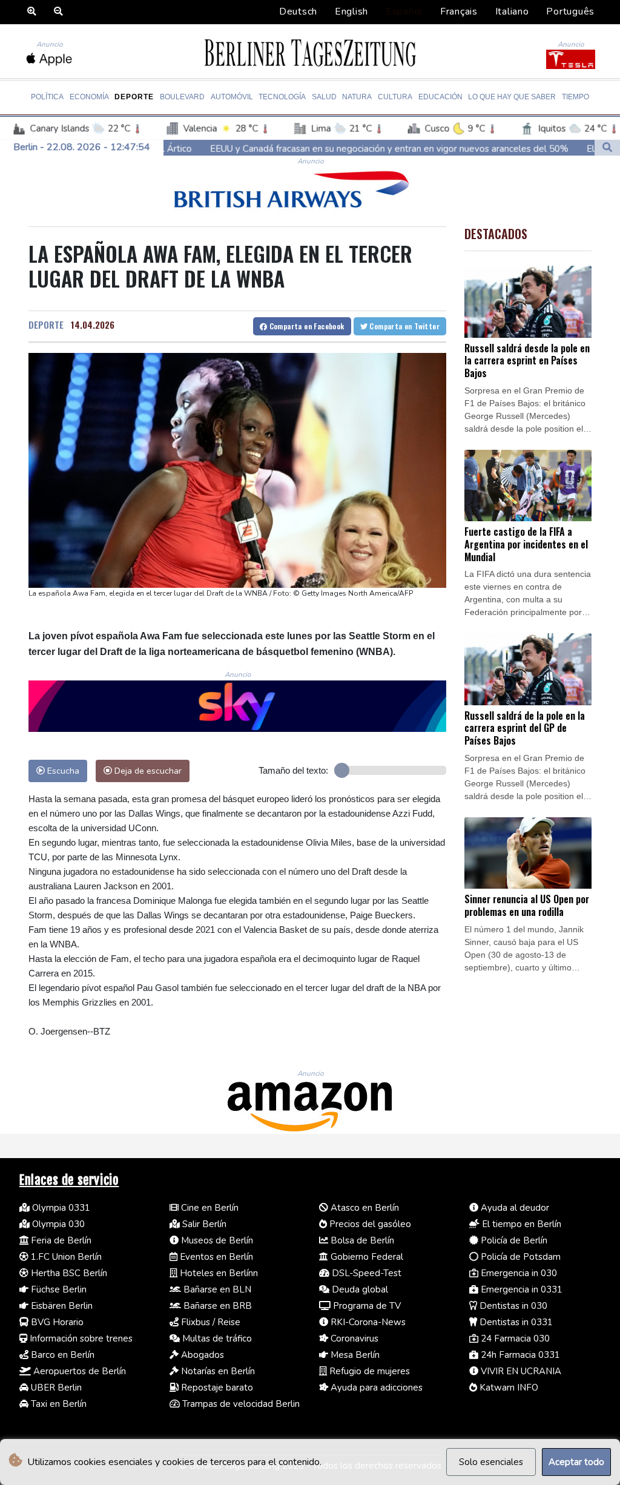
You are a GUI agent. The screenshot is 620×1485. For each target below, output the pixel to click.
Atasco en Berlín (363, 1208)
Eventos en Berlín (215, 1257)
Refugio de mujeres (368, 1371)
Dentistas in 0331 (515, 1322)
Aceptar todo (576, 1462)
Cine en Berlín (209, 1208)
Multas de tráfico (216, 1338)
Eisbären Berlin (60, 1306)
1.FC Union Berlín (65, 1257)
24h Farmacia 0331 (519, 1355)
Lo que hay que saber (512, 97)
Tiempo (575, 97)
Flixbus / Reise (209, 1322)
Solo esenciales (491, 1462)
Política (47, 97)
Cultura (395, 97)
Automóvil (232, 97)
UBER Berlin (55, 1387)
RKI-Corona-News (367, 1322)
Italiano (512, 11)
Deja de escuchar (147, 771)
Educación (440, 97)
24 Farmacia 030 (514, 1338)
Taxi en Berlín (57, 1404)
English (351, 11)
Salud (324, 97)
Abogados (201, 1355)
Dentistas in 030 (512, 1306)
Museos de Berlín (216, 1240)
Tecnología (282, 97)
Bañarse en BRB (216, 1306)
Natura (357, 97)
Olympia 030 (57, 1224)
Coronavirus (353, 1338)
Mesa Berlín (354, 1355)
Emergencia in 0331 (520, 1289)
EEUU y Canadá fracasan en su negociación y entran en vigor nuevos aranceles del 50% (308, 148)
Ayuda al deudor (513, 1208)
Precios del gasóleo (369, 1224)
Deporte (134, 97)
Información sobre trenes (80, 1338)
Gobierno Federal (365, 1257)
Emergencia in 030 (517, 1273)
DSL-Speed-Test (365, 1273)
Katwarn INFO (507, 1387)
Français (459, 11)
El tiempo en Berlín (520, 1224)
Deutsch (298, 11)
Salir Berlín (203, 1224)
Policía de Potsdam (519, 1257)
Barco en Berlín (61, 1355)
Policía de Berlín (512, 1240)
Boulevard (182, 97)
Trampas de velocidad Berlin (240, 1404)
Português (570, 11)
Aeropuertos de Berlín (78, 1371)
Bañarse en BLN (216, 1289)
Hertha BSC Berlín (67, 1273)
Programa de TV (366, 1306)
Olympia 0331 (60, 1208)
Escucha (62, 771)
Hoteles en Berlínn (217, 1273)
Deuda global (358, 1289)
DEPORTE (46, 324)
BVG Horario (56, 1322)
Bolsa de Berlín (361, 1240)
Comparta (305, 326)
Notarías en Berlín (217, 1371)
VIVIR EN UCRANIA (519, 1371)
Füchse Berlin (57, 1289)
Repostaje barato (216, 1387)
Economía (89, 97)
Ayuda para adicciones (375, 1387)
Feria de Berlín (59, 1240)
